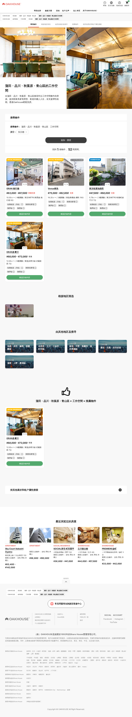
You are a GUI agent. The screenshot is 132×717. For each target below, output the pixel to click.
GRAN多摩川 (12, 252)
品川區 (77, 658)
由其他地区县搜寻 (61, 24)
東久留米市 (43, 663)
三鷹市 (92, 660)
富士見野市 (72, 667)
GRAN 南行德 (12, 188)
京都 (27, 682)
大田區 (10, 310)
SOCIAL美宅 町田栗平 (63, 548)
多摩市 (51, 663)
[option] (24, 172)
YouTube (113, 622)
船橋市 (34, 670)
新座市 (47, 667)
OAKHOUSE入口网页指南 (43, 614)
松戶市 (47, 670)
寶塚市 (28, 690)
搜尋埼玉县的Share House (13, 667)
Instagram (119, 619)
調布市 (110, 660)
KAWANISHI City (50, 690)
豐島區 (121, 658)
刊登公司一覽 (84, 617)
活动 (58, 11)
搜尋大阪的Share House (13, 686)
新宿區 (47, 658)
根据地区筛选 (46, 24)
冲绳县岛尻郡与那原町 (33, 701)
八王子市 (72, 660)
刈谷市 (28, 678)
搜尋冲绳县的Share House (13, 701)
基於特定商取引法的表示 (42, 620)
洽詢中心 (60, 614)
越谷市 (59, 667)
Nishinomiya (61, 690)
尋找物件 (33, 24)
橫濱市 (28, 674)
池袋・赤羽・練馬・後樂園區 (18, 346)
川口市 (34, 667)
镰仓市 (48, 674)
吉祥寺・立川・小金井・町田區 (49, 346)
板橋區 (39, 660)
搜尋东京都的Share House (13, 651)
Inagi (76, 663)
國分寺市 (35, 663)
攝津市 (34, 686)
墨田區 (65, 658)
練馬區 (45, 660)
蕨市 (79, 667)
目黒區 (83, 658)
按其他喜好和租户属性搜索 (92, 24)
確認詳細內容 (24, 214)
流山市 (41, 670)
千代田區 (29, 658)
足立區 (51, 660)
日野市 (28, 663)
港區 (41, 658)
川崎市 (34, 674)
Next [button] (40, 172)
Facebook (108, 619)
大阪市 (28, 686)
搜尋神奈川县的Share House (14, 674)
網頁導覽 (83, 614)
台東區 (59, 658)
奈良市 (28, 694)
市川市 (28, 670)
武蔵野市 (85, 660)
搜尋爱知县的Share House (13, 678)
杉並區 (115, 658)
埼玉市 (28, 667)
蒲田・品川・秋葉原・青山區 (116, 651)
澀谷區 (103, 658)
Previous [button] (9, 172)
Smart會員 (60, 617)
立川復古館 (83, 548)
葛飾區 (57, 660)
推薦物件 (75, 24)
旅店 (81, 620)
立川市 (78, 660)
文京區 (53, 658)
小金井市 (123, 660)
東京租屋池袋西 (96, 188)
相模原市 (41, 674)
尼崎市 (34, 690)
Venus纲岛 (53, 188)
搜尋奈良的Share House (13, 694)
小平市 (64, 663)
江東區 (71, 658)
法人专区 (76, 11)
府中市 (98, 660)
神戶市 (41, 690)
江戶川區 (64, 660)
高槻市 (41, 686)
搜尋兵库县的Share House (13, 690)
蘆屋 (68, 690)
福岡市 (28, 698)
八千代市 (53, 670)
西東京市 (58, 663)
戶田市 (41, 667)
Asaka (84, 667)
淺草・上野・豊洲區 (16, 361)
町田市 (116, 660)
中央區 (36, 658)
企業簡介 (37, 617)
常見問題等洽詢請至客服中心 (68, 603)
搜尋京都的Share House (13, 682)
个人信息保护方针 (40, 623)
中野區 (109, 658)
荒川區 (33, 660)
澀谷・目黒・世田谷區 (110, 346)
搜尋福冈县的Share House (13, 698)
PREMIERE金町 (109, 548)
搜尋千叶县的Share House (13, 670)
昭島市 (104, 660)
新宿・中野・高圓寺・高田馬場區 (80, 346)
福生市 (70, 663)
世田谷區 (96, 658)
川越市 (65, 667)
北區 (27, 660)
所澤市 (53, 667)
